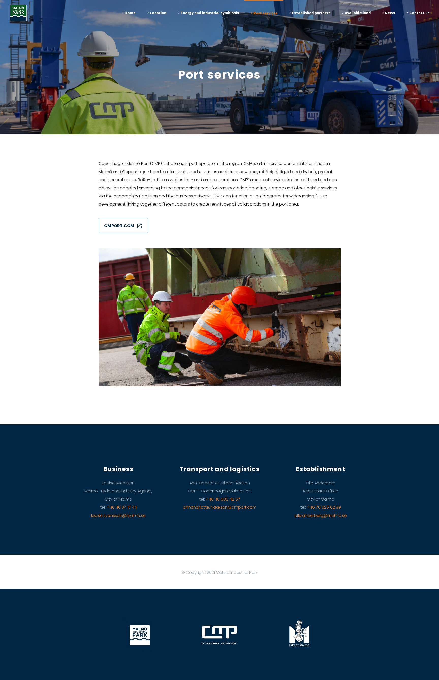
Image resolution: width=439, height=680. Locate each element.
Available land (358, 12)
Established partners (311, 12)
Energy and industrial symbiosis (210, 12)
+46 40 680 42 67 (223, 499)
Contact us (419, 12)
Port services (265, 12)
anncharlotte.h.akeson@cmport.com (219, 507)
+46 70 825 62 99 (324, 507)
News (390, 12)
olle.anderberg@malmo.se (320, 515)
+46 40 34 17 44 (122, 507)
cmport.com (123, 226)
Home (130, 12)
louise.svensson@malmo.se (118, 515)
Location (158, 12)
